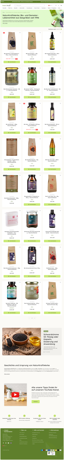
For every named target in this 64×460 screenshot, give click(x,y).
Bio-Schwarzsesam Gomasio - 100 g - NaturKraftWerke (12, 89)
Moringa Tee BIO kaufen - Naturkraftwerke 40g (52, 304)
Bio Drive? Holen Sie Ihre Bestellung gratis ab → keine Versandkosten (49, 1)
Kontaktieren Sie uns (36, 432)
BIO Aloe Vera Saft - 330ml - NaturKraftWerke (52, 160)
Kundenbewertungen (23, 438)
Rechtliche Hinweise (52, 432)
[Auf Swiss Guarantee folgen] (11, 443)
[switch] (53, 454)
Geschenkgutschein (23, 436)
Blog (20, 440)
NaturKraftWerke (12, 87)
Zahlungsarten (35, 434)
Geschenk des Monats (24, 442)
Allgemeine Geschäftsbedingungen (53, 435)
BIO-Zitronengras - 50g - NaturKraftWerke (32, 54)
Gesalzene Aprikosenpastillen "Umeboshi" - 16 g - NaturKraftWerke (12, 233)
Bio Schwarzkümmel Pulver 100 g (32, 268)
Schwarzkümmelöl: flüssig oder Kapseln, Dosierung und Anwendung (51, 339)
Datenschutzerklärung (53, 437)
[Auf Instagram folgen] (6, 443)
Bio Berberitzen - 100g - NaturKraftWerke (52, 268)
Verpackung (34, 438)
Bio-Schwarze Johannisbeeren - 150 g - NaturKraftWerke (11, 54)
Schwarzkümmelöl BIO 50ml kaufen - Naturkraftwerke (52, 232)
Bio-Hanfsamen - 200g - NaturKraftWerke (12, 125)
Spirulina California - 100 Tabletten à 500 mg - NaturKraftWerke (12, 305)
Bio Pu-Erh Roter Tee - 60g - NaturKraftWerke (52, 197)
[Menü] (54, 452)
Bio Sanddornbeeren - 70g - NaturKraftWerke (32, 160)
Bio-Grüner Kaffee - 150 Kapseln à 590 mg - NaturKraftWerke (32, 89)
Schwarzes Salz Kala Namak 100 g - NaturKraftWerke (32, 232)
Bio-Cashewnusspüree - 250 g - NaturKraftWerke (32, 304)
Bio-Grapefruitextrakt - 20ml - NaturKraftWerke (52, 54)
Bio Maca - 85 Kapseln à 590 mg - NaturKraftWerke (32, 125)
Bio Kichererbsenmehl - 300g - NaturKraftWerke (11, 198)
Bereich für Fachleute (23, 443)
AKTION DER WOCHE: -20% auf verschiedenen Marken (18, 1)
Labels (33, 443)
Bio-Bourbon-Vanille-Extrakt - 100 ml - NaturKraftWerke (52, 89)
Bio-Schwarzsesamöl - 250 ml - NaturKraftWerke (52, 125)
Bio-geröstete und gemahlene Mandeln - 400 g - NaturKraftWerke (11, 161)
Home (4, 12)
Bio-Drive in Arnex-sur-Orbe (37, 440)
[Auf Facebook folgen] (3, 443)
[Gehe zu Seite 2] (34, 318)
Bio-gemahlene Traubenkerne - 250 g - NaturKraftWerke (32, 197)
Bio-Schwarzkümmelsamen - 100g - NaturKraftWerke (12, 268)
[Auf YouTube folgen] (8, 443)
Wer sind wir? (22, 432)
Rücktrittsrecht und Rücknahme (38, 442)
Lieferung (34, 436)
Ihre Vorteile (22, 434)
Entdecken (36, 401)
